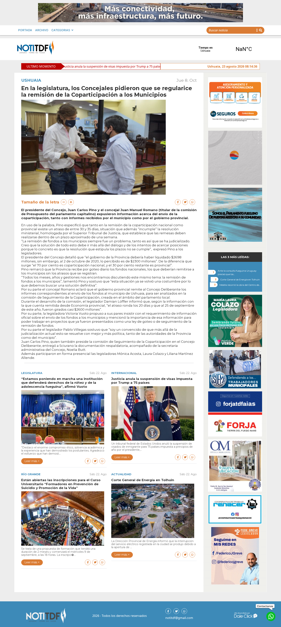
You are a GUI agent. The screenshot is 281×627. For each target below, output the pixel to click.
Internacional (124, 373)
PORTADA (25, 30)
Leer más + (32, 461)
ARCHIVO (41, 30)
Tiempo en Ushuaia (224, 49)
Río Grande (31, 474)
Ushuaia (31, 80)
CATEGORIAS (60, 30)
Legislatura (31, 373)
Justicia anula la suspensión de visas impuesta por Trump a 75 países (74, 66)
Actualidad (121, 474)
